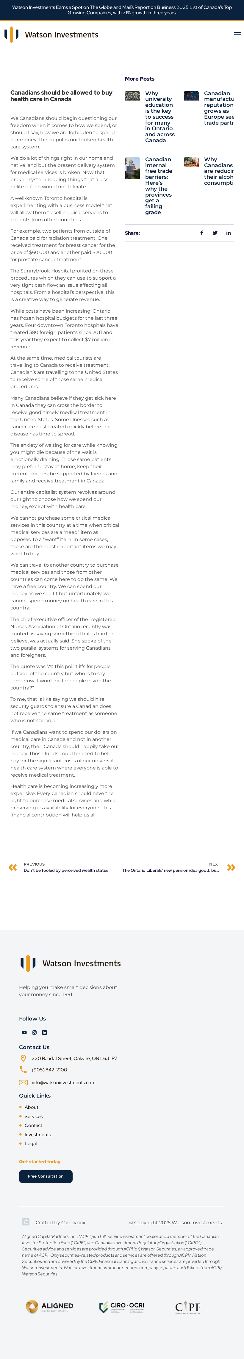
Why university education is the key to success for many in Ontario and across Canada (160, 117)
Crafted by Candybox (60, 1222)
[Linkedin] (44, 1032)
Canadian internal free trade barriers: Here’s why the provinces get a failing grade (158, 186)
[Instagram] (34, 1032)
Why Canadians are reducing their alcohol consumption (222, 171)
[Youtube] (24, 1032)
